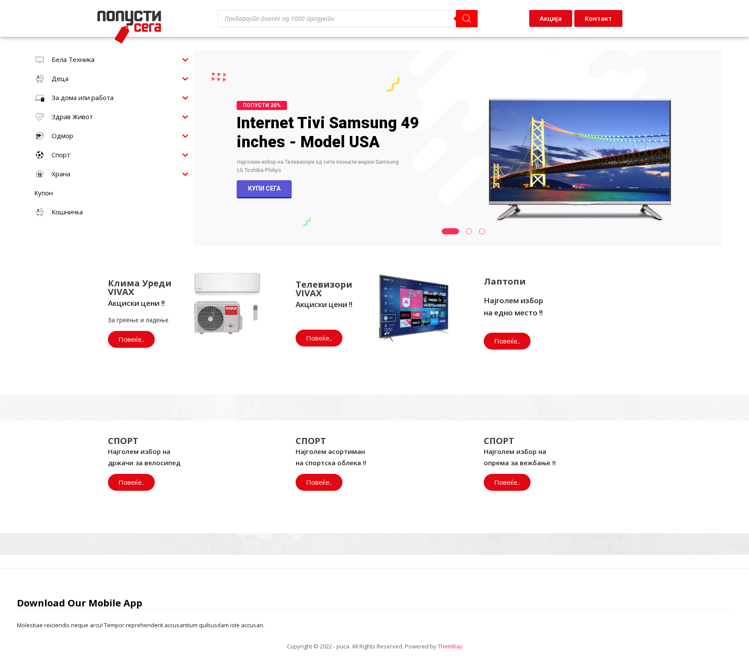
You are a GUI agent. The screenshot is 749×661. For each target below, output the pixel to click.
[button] (598, 18)
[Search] (467, 18)
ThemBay (450, 646)
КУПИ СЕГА (264, 188)
